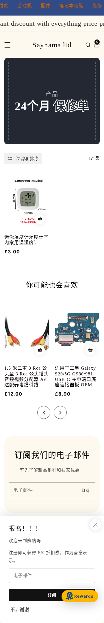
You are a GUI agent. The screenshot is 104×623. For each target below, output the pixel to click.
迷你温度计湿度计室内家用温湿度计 (26, 240)
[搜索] (89, 45)
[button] (43, 412)
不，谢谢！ (22, 609)
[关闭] (95, 525)
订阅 (85, 490)
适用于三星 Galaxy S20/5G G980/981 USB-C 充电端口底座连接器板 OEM (75, 376)
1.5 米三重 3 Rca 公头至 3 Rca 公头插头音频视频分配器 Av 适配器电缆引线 (26, 376)
